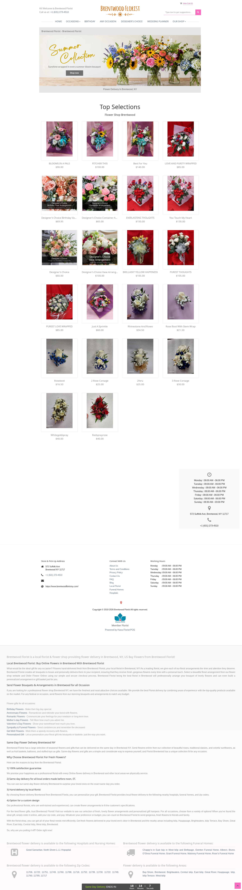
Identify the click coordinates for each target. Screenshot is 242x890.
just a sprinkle (100, 333)
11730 (99, 879)
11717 (44, 882)
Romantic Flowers (16, 723)
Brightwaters (173, 879)
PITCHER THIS (100, 170)
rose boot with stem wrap (181, 333)
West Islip (160, 882)
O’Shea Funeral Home (154, 860)
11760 (60, 879)
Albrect (223, 857)
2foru (140, 387)
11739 (92, 879)
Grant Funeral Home (176, 860)
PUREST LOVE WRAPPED (59, 333)
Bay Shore (148, 879)
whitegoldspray (59, 441)
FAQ (112, 586)
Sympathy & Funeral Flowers (21, 734)
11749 (53, 879)
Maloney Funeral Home (199, 860)
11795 (36, 882)
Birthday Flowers (15, 716)
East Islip (198, 879)
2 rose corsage (99, 387)
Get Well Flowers (15, 738)
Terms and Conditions (119, 576)
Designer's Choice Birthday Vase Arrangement (59, 224)
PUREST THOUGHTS (180, 279)
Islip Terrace (149, 882)
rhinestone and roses (140, 333)
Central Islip (187, 879)
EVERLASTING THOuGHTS (140, 224)
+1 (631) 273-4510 (59, 12)
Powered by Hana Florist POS (120, 637)
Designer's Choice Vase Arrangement (100, 279)
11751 (45, 879)
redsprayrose (100, 441)
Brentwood (160, 879)
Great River (210, 879)
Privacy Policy (116, 579)
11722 (37, 879)
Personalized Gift (15, 741)
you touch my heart (180, 224)
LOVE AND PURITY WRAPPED (180, 170)
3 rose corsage (180, 387)
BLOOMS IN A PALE (59, 170)
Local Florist (115, 593)
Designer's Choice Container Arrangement (100, 224)
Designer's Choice (132, 21)
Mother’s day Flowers (17, 727)
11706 (29, 879)
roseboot (59, 387)
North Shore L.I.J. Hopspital (57, 857)
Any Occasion (108, 21)
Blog (112, 589)
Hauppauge (223, 879)
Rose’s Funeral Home (223, 860)
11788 (68, 879)
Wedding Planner (158, 21)
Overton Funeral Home (207, 857)
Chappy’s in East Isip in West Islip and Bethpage (168, 857)
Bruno (232, 857)
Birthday (89, 21)
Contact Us (115, 583)
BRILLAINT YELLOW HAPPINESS (140, 279)
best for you (140, 170)
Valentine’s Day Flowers (19, 730)
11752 (84, 879)
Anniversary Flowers (17, 720)
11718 (76, 879)
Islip (233, 879)
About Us (114, 572)
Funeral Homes (117, 596)
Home (58, 21)
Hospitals (114, 600)
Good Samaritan (34, 857)
